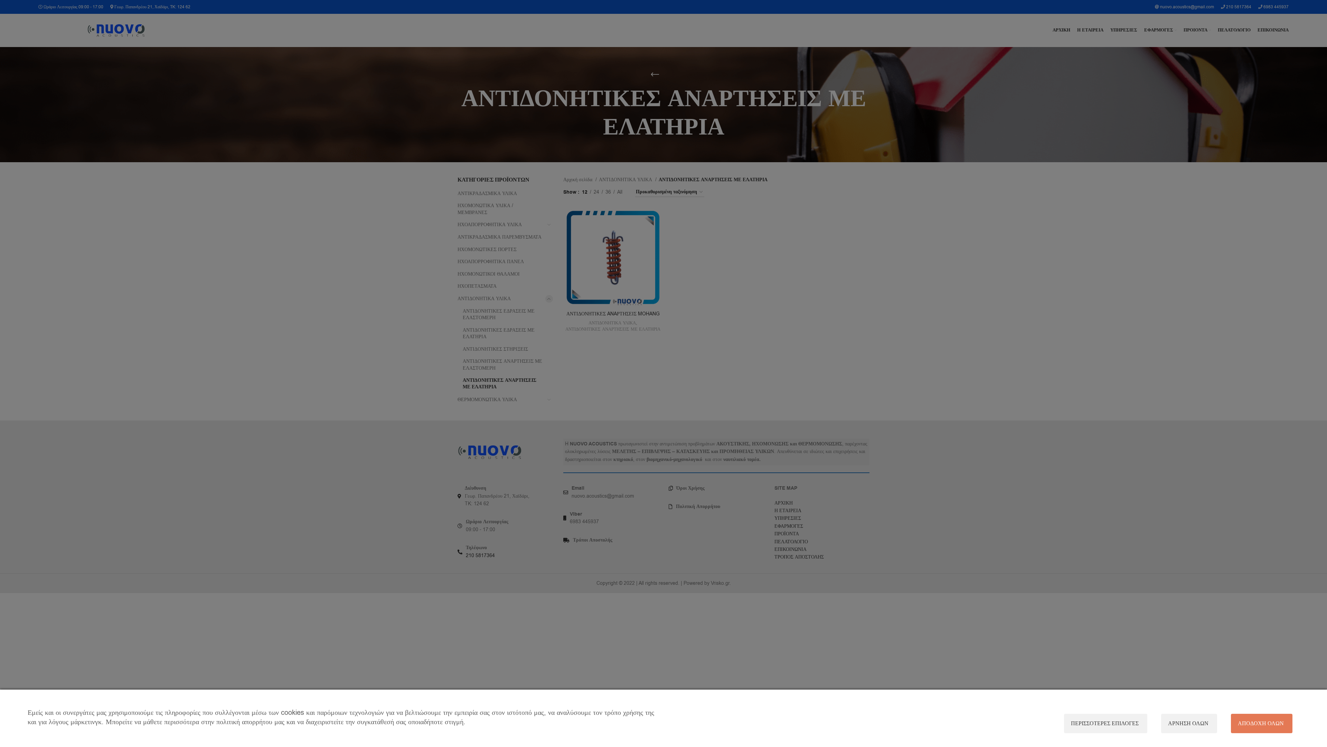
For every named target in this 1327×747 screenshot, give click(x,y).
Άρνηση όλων (1188, 723)
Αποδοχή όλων (1261, 723)
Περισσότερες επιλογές (1105, 723)
